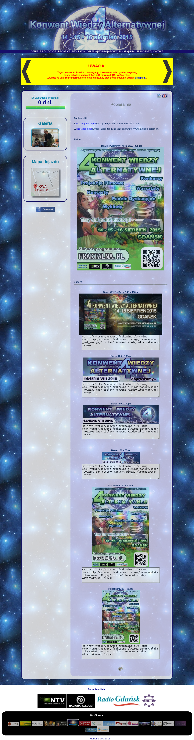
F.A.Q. (43, 51)
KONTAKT (158, 51)
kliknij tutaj (140, 77)
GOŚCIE (52, 51)
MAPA (125, 51)
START (34, 51)
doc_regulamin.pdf (86, 123)
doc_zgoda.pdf (84, 129)
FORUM (102, 51)
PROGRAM (64, 51)
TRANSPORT (144, 51)
